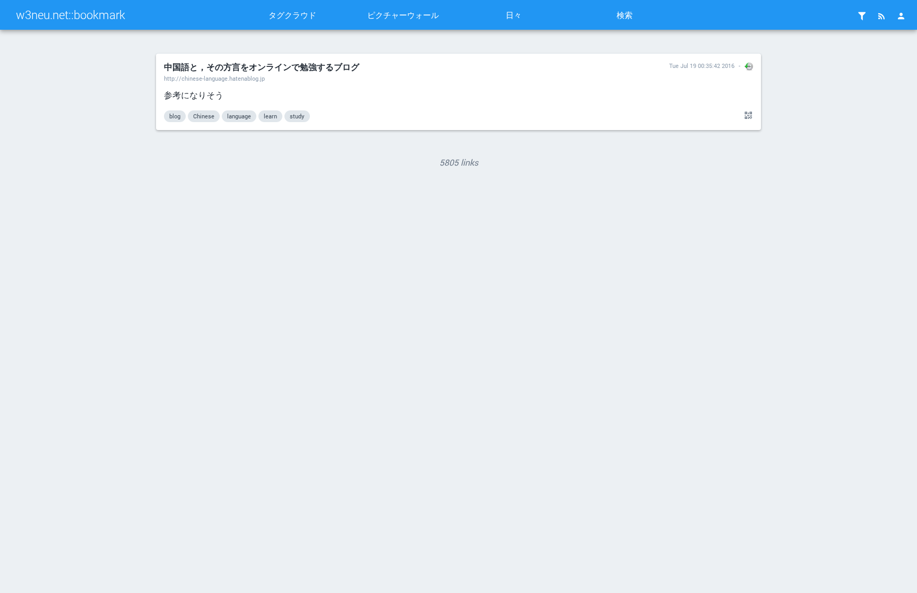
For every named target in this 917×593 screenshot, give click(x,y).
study (297, 116)
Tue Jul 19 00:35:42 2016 (701, 66)
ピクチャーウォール (403, 15)
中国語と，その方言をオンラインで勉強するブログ (261, 67)
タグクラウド (292, 15)
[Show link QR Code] (746, 116)
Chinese (203, 116)
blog (174, 116)
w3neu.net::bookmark (70, 14)
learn (270, 116)
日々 (514, 15)
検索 (625, 15)
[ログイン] (901, 16)
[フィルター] (862, 16)
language (239, 116)
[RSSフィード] (881, 16)
